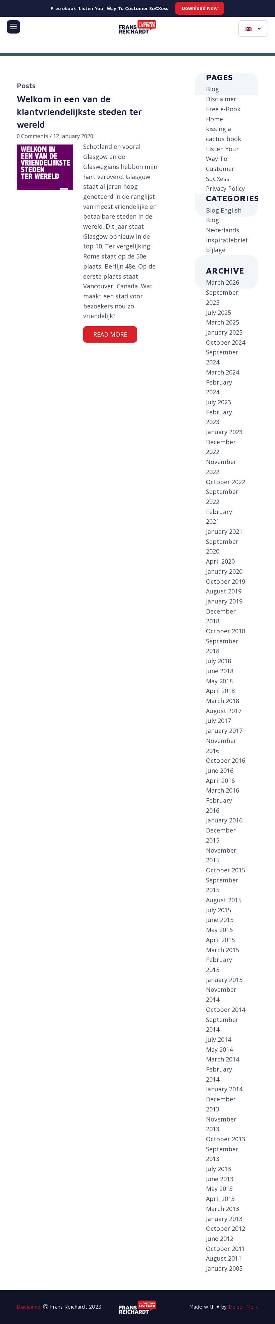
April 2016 (220, 780)
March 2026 (222, 282)
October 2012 (225, 1228)
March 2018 (222, 701)
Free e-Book (223, 109)
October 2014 (225, 1009)
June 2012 (219, 1238)
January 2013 (224, 1219)
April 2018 (220, 691)
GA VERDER (110, 334)
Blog (212, 89)
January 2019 (224, 601)
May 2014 (219, 1049)
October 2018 (225, 631)
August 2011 (223, 1258)
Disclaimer (221, 99)
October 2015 (225, 870)
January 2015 (224, 980)
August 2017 (223, 711)
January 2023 (224, 432)
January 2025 (224, 332)
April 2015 (220, 940)
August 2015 (223, 900)
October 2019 (225, 581)
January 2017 (224, 731)
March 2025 (222, 322)
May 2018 (219, 681)
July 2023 (218, 402)
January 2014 (224, 1089)
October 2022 (225, 482)
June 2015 (219, 920)
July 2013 (218, 1169)
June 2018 (219, 671)
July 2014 (218, 1039)
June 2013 (219, 1179)
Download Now (200, 8)
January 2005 (224, 1268)
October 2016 (225, 760)
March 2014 (222, 1059)
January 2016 (224, 820)
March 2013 (222, 1209)
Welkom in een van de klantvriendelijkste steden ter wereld (79, 112)
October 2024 (225, 342)
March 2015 (222, 950)
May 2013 (219, 1189)
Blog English (223, 210)
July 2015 (218, 910)
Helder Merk (243, 1307)
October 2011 (225, 1249)
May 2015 (219, 930)
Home (214, 119)
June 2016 (219, 770)
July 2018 (218, 661)
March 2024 (222, 372)
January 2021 (224, 531)
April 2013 (220, 1199)
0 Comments (32, 136)
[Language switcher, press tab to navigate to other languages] (253, 28)
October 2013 (225, 1139)
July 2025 (218, 312)
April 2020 (220, 561)
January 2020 (224, 571)
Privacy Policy (225, 188)
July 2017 (218, 720)
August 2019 (223, 591)
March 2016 (222, 790)
